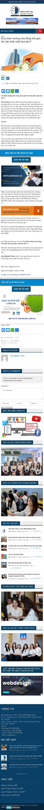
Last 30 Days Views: (10, 792)
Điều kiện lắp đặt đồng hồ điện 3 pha (19, 563)
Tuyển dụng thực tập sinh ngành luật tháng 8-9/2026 (26, 756)
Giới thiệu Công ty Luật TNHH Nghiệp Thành (22, 528)
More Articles (22, 774)
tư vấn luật (12, 343)
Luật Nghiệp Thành (17, 356)
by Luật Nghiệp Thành (14, 83)
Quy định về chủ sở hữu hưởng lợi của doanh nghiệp (26, 764)
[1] (2, 203)
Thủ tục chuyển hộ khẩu (15, 554)
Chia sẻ (3, 76)
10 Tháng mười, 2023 (31, 83)
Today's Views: (7, 785)
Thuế (17, 338)
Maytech (3, 807)
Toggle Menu (8, 31)
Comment (5, 386)
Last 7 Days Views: (9, 789)
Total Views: (6, 795)
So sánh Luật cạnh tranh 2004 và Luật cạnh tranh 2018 (25, 546)
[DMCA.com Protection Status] (13, 807)
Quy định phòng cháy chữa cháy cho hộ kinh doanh (24, 537)
